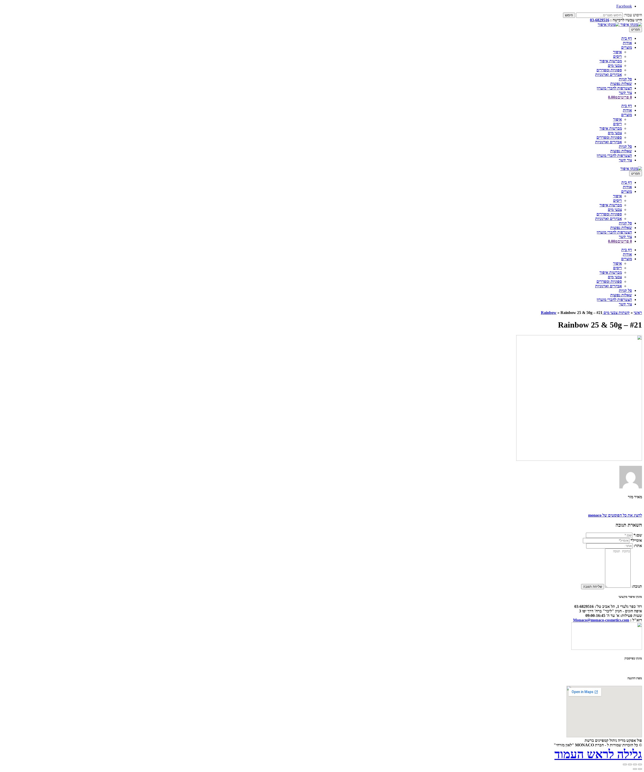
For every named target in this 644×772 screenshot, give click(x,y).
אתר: (638, 545)
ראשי (638, 312)
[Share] (635, 764)
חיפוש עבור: (633, 15)
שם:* (637, 535)
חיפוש (569, 15)
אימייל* (636, 540)
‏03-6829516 (599, 20)
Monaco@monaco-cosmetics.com (601, 620)
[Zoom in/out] (625, 764)
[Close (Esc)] (640, 764)
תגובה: (637, 586)
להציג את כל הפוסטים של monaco (615, 515)
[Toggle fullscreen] (630, 764)
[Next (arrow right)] (635, 769)
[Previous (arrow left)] (640, 769)
